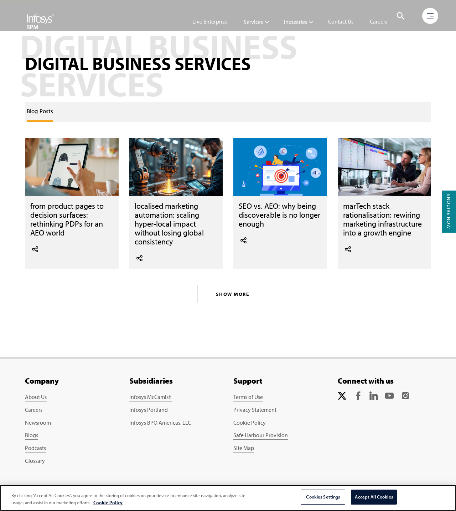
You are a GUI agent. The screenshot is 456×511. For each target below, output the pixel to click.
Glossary (35, 460)
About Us (36, 396)
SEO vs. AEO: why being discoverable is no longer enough (279, 214)
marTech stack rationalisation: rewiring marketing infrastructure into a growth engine (382, 219)
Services (253, 21)
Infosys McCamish (150, 396)
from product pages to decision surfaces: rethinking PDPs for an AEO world (67, 219)
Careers (378, 21)
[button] (400, 16)
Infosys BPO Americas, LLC (160, 422)
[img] (40, 21)
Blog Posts (40, 111)
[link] (40, 111)
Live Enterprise (209, 21)
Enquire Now (449, 211)
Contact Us (340, 21)
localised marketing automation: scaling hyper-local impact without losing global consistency (169, 223)
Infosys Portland (148, 409)
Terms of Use (248, 396)
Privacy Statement (254, 409)
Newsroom (38, 422)
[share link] (35, 248)
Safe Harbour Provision (260, 435)
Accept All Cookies (374, 497)
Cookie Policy (249, 422)
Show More (232, 294)
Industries (295, 21)
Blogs (31, 435)
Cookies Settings (323, 497)
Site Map (243, 447)
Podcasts (35, 447)
